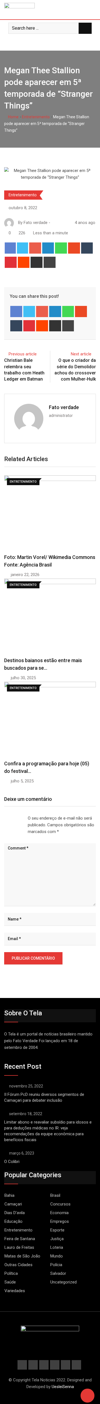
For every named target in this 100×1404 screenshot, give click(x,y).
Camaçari (13, 1204)
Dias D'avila (14, 1212)
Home (13, 117)
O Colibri (11, 1161)
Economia (59, 1212)
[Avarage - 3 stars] (13, 818)
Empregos (59, 1221)
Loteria (56, 1247)
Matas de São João (22, 1256)
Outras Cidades (18, 1264)
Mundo (56, 1256)
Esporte (57, 1230)
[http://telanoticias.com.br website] (53, 222)
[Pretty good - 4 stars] (18, 818)
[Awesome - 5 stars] (22, 818)
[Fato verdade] (59, 222)
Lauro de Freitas (19, 1247)
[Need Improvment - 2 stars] (9, 818)
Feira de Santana (19, 1238)
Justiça (57, 1238)
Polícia (56, 1264)
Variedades (14, 1290)
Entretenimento (36, 117)
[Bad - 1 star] (4, 818)
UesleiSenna (63, 1386)
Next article (81, 354)
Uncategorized (63, 1282)
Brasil (55, 1195)
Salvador (58, 1273)
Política (11, 1273)
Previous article (23, 354)
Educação (13, 1221)
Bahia (9, 1195)
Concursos (60, 1204)
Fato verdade (64, 407)
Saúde (10, 1282)
